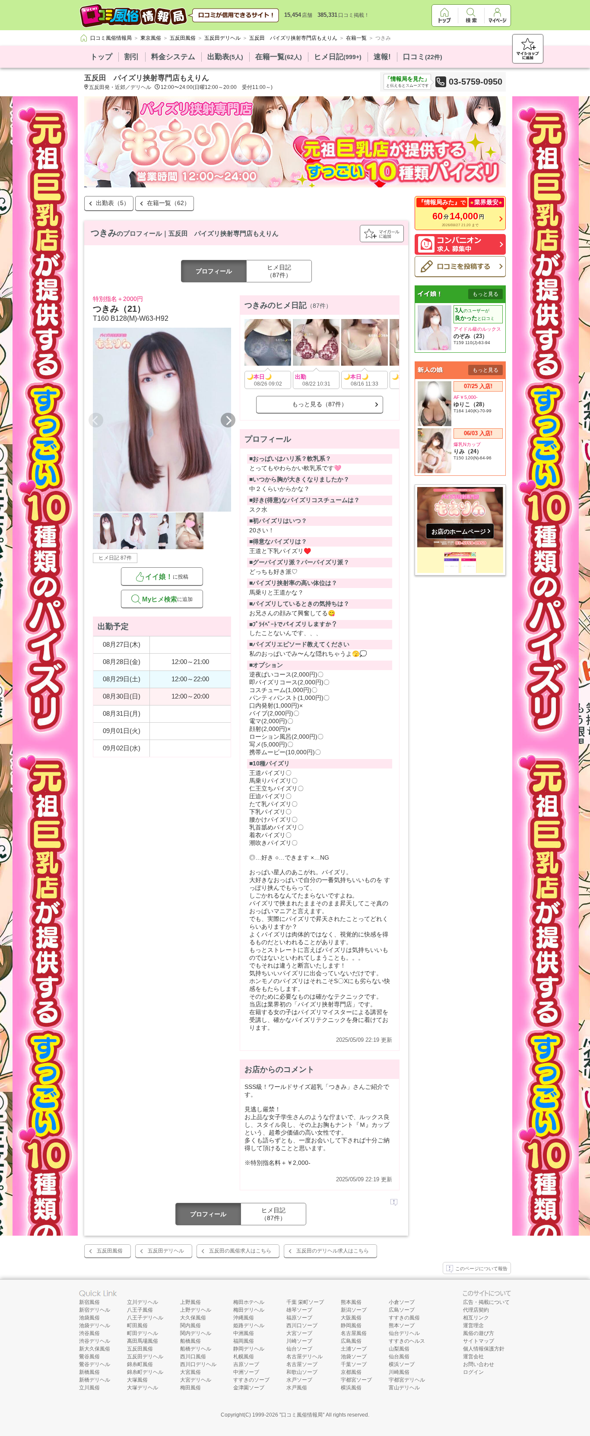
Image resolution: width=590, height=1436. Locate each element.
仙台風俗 (399, 1357)
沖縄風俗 (243, 1318)
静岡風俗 (351, 1325)
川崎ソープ (299, 1341)
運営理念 (473, 1325)
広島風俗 (351, 1341)
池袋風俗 (89, 1318)
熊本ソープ (402, 1325)
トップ (101, 57)
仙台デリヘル (404, 1333)
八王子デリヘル (145, 1318)
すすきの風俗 (404, 1318)
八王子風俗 (140, 1310)
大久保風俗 (193, 1318)
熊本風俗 (351, 1302)
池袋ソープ (354, 1357)
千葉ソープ (354, 1364)
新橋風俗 (89, 1372)
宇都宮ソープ (356, 1380)
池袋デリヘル (94, 1325)
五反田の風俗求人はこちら (240, 1251)
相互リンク (476, 1318)
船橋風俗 (190, 1341)
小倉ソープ (402, 1302)
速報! (382, 57)
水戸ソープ (299, 1380)
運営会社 (473, 1357)
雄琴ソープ (299, 1310)
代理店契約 (476, 1310)
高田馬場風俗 (142, 1341)
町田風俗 (137, 1325)
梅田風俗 (190, 1388)
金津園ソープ (248, 1388)
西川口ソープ (301, 1325)
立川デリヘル (142, 1302)
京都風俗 (351, 1372)
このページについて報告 (481, 1268)
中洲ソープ (246, 1372)
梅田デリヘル (248, 1310)
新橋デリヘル (94, 1380)
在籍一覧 (278, 57)
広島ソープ (402, 1310)
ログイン (473, 1372)
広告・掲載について (486, 1302)
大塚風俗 (137, 1380)
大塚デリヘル (142, 1388)
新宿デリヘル (94, 1310)
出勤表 (225, 57)
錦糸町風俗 (140, 1364)
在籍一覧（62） (168, 202)
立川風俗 (89, 1388)
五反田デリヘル (166, 1251)
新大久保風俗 (94, 1349)
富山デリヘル (404, 1388)
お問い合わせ (478, 1364)
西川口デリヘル (198, 1364)
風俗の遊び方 (478, 1333)
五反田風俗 (110, 1251)
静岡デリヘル (248, 1349)
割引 (131, 57)
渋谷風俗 (89, 1333)
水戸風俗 (296, 1388)
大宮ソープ (299, 1333)
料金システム (173, 57)
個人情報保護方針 (483, 1349)
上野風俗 (190, 1302)
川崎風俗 (399, 1372)
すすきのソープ (251, 1380)
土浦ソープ (354, 1349)
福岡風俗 (243, 1341)
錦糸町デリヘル (145, 1372)
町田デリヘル (142, 1333)
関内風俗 (190, 1325)
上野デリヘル (195, 1310)
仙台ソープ (299, 1349)
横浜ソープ (402, 1364)
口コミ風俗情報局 (302, 1415)
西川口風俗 (193, 1357)
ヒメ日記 (338, 57)
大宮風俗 (190, 1372)
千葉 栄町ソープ (305, 1302)
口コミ (422, 57)
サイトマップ (478, 1341)
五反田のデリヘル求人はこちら (332, 1251)
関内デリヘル (195, 1333)
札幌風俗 (243, 1357)
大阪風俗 (351, 1318)
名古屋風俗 (354, 1333)
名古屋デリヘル (304, 1357)
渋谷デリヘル (94, 1341)
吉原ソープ (246, 1364)
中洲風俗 (243, 1333)
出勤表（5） (113, 202)
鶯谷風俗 (89, 1357)
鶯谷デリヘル (94, 1364)
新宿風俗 (89, 1302)
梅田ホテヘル (248, 1302)
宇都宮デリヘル (407, 1380)
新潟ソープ (354, 1310)
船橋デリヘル (195, 1349)
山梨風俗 (399, 1349)
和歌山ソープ (301, 1372)
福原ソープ (299, 1318)
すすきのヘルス (407, 1341)
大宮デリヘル (195, 1380)
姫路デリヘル (248, 1325)
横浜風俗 (351, 1388)
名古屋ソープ (301, 1364)
